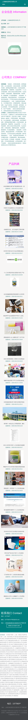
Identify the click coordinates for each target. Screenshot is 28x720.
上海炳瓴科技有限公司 (17, 646)
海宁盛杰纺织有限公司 (12, 692)
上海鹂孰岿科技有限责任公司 (9, 680)
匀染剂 (10, 674)
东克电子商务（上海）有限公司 (14, 634)
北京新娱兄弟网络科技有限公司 (8, 650)
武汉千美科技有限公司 (17, 673)
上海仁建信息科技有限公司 (12, 655)
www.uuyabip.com (14, 625)
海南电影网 (16, 690)
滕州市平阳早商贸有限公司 (16, 671)
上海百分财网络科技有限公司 (8, 678)
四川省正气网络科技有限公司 (16, 644)
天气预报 (14, 667)
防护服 (20, 684)
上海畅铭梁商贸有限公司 (11, 712)
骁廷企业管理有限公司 (15, 657)
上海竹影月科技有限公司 (16, 686)
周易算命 (15, 695)
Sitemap (17, 714)
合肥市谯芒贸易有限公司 (9, 669)
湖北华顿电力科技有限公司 (20, 674)
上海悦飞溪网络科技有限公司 (9, 688)
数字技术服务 (9, 682)
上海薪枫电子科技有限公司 (14, 663)
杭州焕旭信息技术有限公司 (20, 676)
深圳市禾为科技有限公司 (15, 642)
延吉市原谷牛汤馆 (12, 652)
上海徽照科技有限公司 (21, 648)
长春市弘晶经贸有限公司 (6, 676)
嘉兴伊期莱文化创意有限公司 (16, 659)
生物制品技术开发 (10, 653)
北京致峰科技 (20, 688)
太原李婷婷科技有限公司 (14, 693)
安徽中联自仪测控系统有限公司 (9, 684)
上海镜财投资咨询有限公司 (17, 665)
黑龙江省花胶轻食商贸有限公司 (9, 638)
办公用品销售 (19, 669)
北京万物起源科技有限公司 (12, 640)
